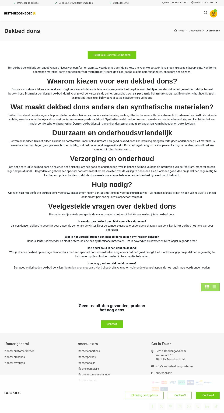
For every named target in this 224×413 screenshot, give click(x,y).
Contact (112, 324)
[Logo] (20, 13)
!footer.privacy (87, 357)
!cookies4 (208, 395)
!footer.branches (14, 357)
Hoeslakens (97, 13)
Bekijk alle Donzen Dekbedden (112, 55)
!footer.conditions (89, 351)
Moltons (144, 13)
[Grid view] (207, 287)
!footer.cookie (86, 363)
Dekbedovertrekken (52, 13)
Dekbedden (77, 13)
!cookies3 (180, 395)
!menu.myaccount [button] (204, 2)
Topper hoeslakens (121, 13)
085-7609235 (164, 373)
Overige (159, 13)
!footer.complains (89, 368)
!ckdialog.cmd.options (144, 395)
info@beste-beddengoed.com (174, 366)
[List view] (214, 287)
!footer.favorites (14, 363)
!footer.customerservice (19, 351)
